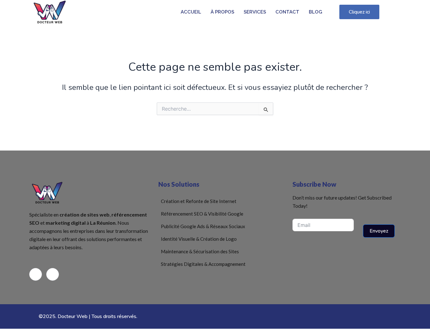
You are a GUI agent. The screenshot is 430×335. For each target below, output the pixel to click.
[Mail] (35, 274)
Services (255, 12)
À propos (222, 12)
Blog (315, 12)
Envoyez (379, 231)
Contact (287, 12)
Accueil (191, 12)
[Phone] (52, 274)
